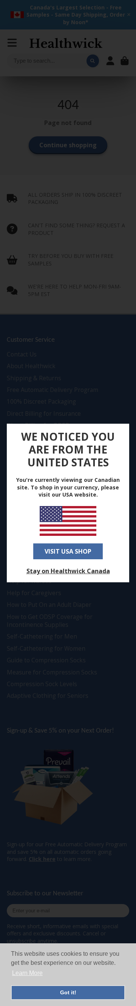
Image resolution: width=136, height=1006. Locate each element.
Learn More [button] (27, 973)
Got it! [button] (68, 992)
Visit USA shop (68, 551)
